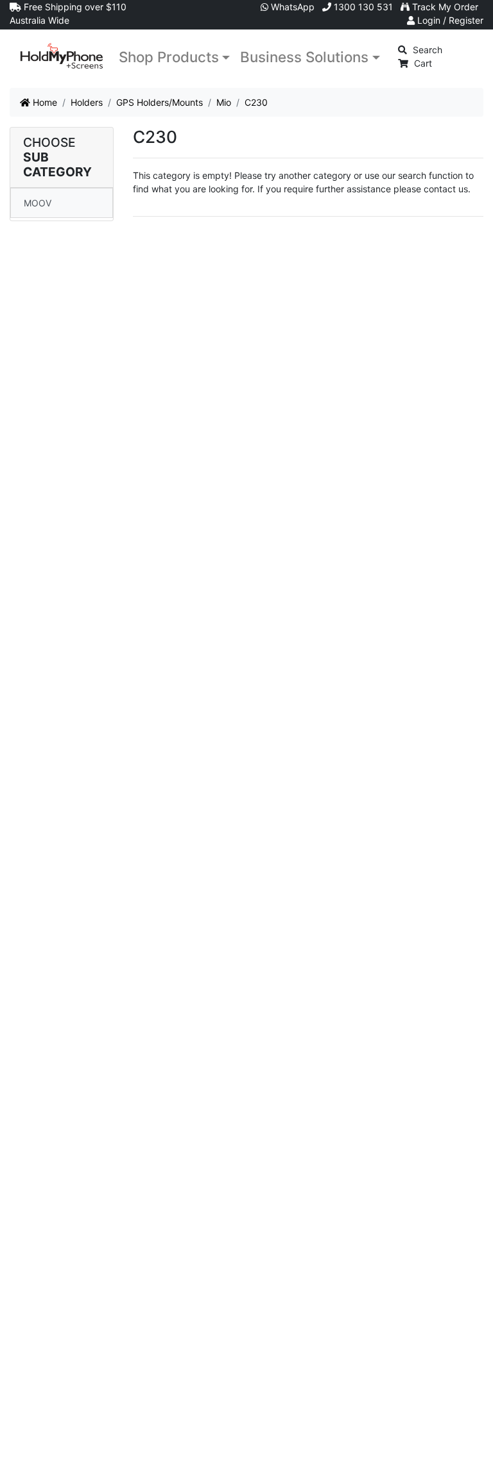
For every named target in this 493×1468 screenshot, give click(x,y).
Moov (37, 202)
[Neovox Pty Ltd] (61, 56)
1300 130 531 (362, 6)
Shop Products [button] (169, 56)
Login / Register (449, 20)
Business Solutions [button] (304, 56)
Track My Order (444, 6)
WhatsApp (291, 6)
